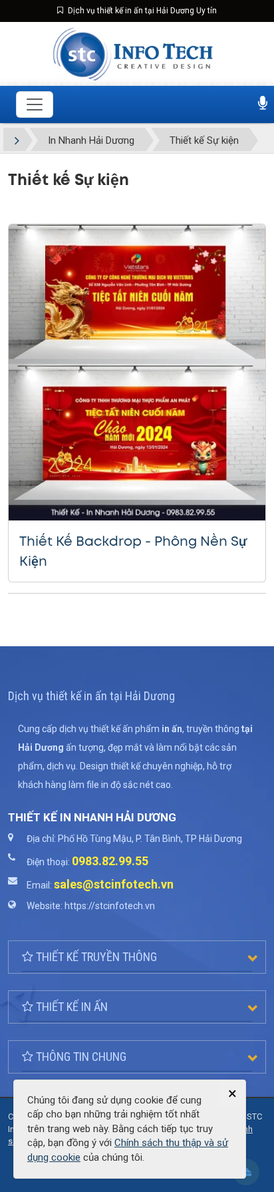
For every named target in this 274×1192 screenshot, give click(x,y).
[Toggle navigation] (34, 104)
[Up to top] (246, 1172)
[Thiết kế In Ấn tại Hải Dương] (134, 53)
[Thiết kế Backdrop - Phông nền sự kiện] (137, 372)
